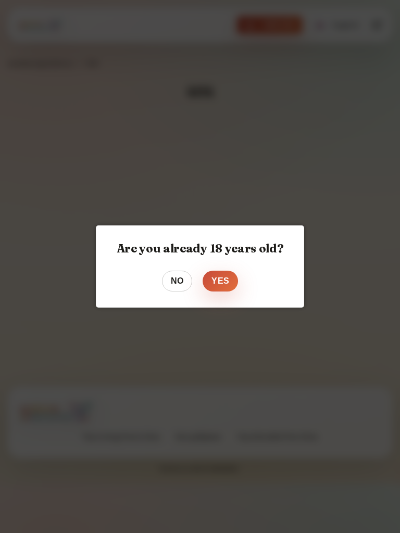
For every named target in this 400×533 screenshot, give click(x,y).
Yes (220, 280)
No (177, 280)
